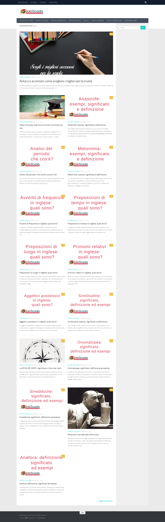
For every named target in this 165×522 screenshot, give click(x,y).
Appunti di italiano (74, 122)
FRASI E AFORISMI (98, 20)
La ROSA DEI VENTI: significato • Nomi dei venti (40, 368)
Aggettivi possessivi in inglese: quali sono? (38, 321)
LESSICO (86, 20)
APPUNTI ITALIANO (42, 20)
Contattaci (43, 2)
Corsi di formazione (26, 122)
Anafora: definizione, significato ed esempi (38, 483)
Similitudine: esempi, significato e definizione (87, 321)
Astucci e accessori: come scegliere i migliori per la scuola (55, 81)
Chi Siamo (34, 2)
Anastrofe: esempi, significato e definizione (87, 125)
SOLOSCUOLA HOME (26, 20)
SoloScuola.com (23, 2)
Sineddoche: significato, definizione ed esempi (39, 417)
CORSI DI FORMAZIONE (114, 20)
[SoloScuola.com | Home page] (31, 11)
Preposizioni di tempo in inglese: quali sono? (87, 223)
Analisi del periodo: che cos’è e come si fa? (38, 174)
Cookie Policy (53, 2)
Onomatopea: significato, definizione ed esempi (89, 368)
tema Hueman (41, 518)
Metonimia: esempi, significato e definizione (87, 174)
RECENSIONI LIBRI (131, 20)
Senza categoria (24, 77)
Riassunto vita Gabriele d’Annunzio (83, 434)
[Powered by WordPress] (26, 518)
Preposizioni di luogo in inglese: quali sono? (38, 272)
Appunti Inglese (24, 220)
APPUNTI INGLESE (75, 20)
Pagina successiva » (106, 501)
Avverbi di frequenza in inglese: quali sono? (38, 223)
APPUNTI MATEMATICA (58, 20)
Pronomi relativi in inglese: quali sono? (85, 272)
